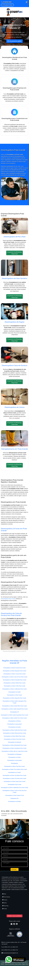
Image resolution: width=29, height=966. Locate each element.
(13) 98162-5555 (7, 2)
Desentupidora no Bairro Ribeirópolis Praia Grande (14, 745)
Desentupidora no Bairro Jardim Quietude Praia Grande (14, 709)
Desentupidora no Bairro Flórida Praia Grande (14, 683)
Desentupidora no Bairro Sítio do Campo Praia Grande (14, 751)
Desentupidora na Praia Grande (14, 695)
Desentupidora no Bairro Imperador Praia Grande (14, 698)
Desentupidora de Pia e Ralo (14, 236)
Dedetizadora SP (14, 798)
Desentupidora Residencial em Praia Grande (14, 58)
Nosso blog (5, 905)
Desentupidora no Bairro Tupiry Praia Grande (14, 781)
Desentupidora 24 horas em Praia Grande (14, 529)
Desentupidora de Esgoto (14, 322)
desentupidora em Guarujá (14, 772)
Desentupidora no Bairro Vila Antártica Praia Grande (14, 769)
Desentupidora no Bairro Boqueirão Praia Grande (14, 670)
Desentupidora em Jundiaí (14, 692)
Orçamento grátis (15, 41)
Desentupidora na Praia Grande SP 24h (14, 795)
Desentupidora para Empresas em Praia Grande (14, 89)
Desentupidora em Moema (14, 721)
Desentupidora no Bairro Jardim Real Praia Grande (14, 730)
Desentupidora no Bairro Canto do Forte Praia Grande (14, 676)
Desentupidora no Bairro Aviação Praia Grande (14, 667)
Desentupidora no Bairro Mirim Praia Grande (14, 736)
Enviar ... (15, 869)
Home (4, 893)
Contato (5, 908)
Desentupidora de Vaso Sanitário (14, 278)
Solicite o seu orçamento (14, 916)
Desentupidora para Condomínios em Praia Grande (15, 119)
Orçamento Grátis (7, 5)
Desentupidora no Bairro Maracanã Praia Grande (14, 733)
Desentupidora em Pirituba (14, 801)
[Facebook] (12, 924)
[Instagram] (14, 924)
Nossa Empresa (6, 896)
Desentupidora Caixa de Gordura (14, 365)
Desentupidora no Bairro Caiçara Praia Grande (15, 673)
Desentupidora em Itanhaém (14, 742)
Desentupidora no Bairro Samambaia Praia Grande (14, 748)
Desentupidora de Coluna (14, 407)
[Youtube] (17, 924)
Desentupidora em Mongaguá (14, 754)
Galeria (5, 902)
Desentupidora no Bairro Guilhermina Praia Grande (14, 689)
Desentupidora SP (14, 712)
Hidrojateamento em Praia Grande (14, 449)
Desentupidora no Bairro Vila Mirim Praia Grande (14, 775)
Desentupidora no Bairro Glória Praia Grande (14, 686)
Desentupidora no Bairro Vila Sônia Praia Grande (14, 778)
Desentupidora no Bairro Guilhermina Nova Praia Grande (14, 787)
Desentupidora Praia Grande (8, 598)
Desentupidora (14, 763)
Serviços (5, 899)
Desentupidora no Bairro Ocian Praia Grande (14, 739)
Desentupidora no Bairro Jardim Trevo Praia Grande (14, 718)
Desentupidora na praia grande (14, 724)
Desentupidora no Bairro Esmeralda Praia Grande (14, 679)
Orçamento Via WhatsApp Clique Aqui (14, 253)
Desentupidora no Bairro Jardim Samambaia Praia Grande (14, 715)
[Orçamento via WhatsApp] (16, 959)
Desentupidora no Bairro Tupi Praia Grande (14, 766)
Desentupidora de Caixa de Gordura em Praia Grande (11, 614)
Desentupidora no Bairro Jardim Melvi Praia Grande (14, 706)
